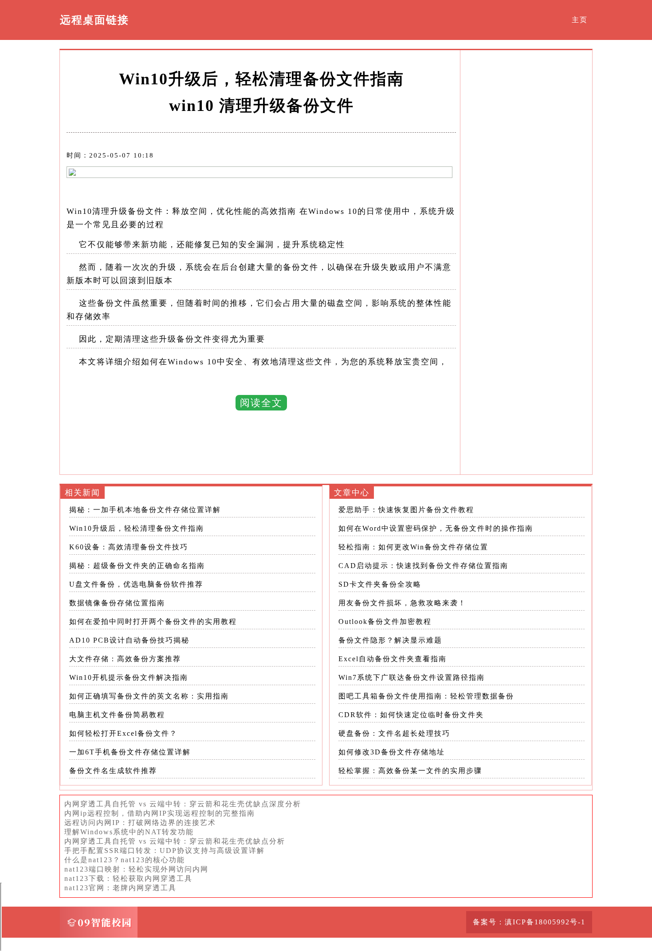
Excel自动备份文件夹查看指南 (392, 659)
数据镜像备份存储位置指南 (117, 603)
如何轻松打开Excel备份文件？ (123, 733)
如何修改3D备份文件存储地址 (391, 752)
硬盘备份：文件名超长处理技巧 (394, 733)
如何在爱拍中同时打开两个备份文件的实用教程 (153, 621)
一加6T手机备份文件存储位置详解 (130, 752)
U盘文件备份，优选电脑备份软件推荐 (136, 584)
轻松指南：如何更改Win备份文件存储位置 (413, 547)
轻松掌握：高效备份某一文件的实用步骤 (410, 770)
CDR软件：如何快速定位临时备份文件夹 (411, 714)
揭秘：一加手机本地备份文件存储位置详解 (145, 509)
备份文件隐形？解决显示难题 (390, 640)
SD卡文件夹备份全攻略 (379, 584)
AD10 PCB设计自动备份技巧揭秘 (129, 640)
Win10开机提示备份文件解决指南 (128, 677)
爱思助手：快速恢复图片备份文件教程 (406, 509)
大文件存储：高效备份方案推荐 (125, 659)
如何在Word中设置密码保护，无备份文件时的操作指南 (435, 528)
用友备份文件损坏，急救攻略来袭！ (402, 603)
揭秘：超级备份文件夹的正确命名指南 (137, 565)
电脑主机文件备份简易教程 (117, 714)
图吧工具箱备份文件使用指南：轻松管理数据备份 (426, 696)
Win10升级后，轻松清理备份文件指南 (136, 528)
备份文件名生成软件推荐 (113, 770)
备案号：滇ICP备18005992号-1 (529, 922)
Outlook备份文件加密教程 (385, 621)
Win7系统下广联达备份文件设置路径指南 (411, 677)
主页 (580, 20)
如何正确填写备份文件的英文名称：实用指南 (149, 696)
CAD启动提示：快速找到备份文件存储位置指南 (423, 565)
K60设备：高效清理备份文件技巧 (128, 547)
